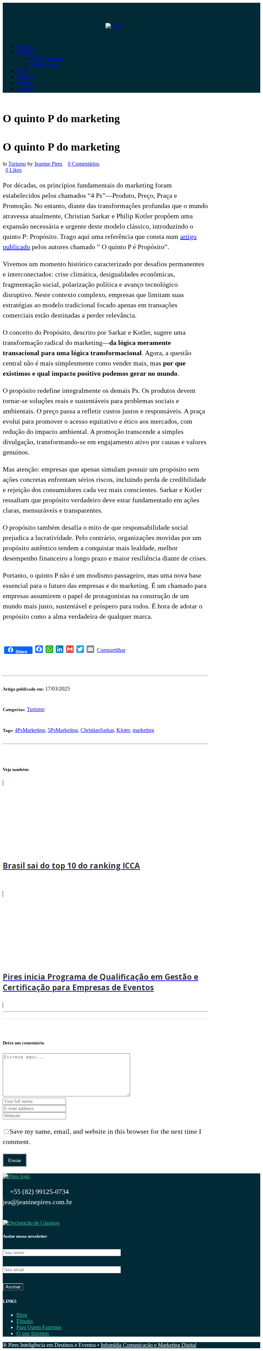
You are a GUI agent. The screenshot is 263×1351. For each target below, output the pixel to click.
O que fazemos (32, 1333)
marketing (143, 730)
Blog (21, 1315)
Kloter (123, 730)
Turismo (17, 164)
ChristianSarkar (97, 730)
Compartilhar (111, 650)
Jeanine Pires (48, 164)
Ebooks (24, 1321)
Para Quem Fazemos (38, 1327)
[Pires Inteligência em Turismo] (16, 1176)
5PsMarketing (63, 730)
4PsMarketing (30, 730)
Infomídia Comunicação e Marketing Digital (148, 1345)
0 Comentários (83, 164)
